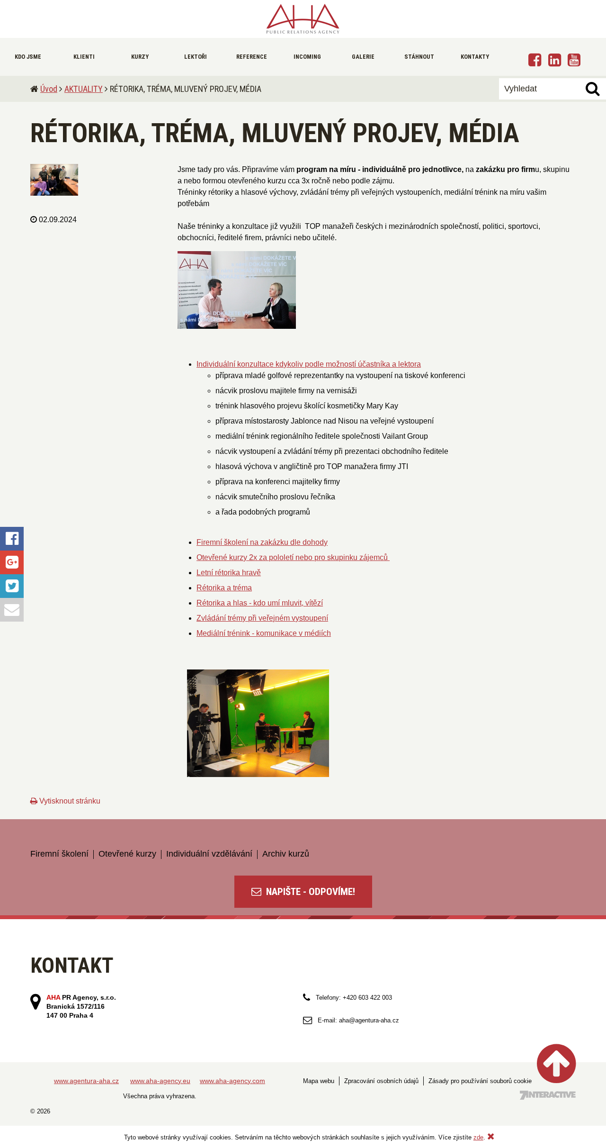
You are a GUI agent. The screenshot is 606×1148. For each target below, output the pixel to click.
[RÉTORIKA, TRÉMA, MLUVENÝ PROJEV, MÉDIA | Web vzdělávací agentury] (303, 19)
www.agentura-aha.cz (86, 1081)
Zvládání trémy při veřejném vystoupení (262, 618)
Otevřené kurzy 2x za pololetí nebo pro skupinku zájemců (293, 557)
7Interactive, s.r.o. (548, 1095)
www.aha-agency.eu (160, 1081)
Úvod (48, 89)
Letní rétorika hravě (228, 573)
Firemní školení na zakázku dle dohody (262, 542)
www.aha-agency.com (232, 1081)
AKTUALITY (83, 89)
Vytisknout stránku (68, 801)
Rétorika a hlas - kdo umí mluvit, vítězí (259, 603)
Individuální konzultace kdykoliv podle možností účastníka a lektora (308, 364)
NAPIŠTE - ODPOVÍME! (309, 891)
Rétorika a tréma (224, 588)
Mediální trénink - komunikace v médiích (263, 633)
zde (478, 1137)
